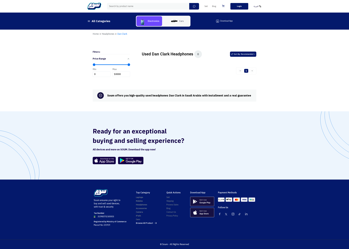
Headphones (108, 34)
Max (114, 69)
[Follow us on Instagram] (233, 214)
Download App (226, 21)
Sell (206, 6)
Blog (214, 6)
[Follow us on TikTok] (239, 214)
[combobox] (153, 6)
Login (239, 6)
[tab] (149, 21)
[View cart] (223, 6)
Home (96, 34)
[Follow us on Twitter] (226, 214)
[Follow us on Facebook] (219, 214)
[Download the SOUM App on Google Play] (129, 160)
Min (94, 69)
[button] (194, 6)
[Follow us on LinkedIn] (246, 214)
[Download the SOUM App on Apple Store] (104, 160)
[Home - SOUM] (94, 6)
